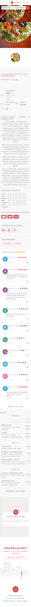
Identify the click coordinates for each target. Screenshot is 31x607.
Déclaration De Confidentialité (15, 598)
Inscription (26, 2)
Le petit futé (6, 243)
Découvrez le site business (15, 557)
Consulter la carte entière (15, 491)
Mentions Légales (22, 601)
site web (23, 105)
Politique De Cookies (9, 601)
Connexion (17, 2)
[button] (2, 11)
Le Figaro (17, 243)
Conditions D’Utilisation (15, 595)
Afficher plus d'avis (15, 406)
